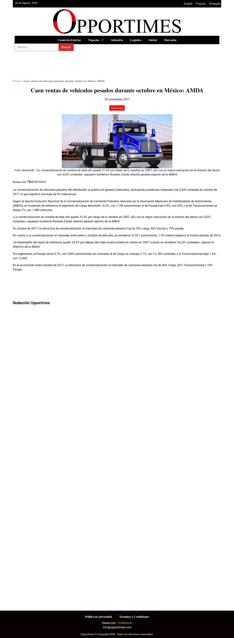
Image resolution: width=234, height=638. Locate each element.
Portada (17, 81)
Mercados (170, 40)
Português (215, 3)
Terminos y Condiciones (134, 616)
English (188, 3)
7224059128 (124, 622)
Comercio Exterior (69, 40)
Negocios (93, 40)
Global (153, 40)
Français (201, 3)
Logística (135, 40)
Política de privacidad (98, 616)
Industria (117, 40)
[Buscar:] (37, 47)
